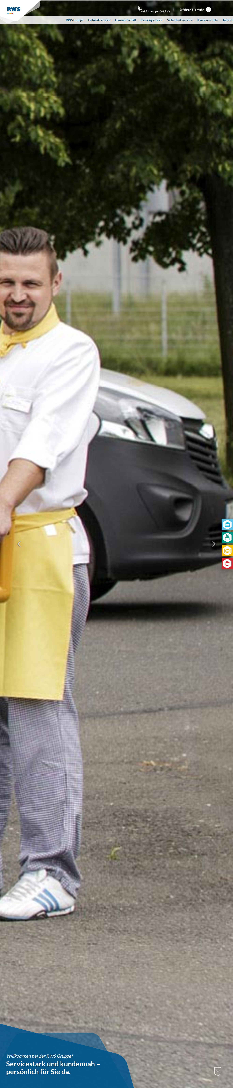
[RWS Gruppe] (21, 11)
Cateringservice (152, 20)
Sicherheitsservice (180, 20)
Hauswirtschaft (125, 20)
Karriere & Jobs (207, 20)
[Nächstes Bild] (214, 544)
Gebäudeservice (99, 20)
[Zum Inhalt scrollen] (217, 1071)
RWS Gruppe (75, 20)
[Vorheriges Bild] (19, 544)
